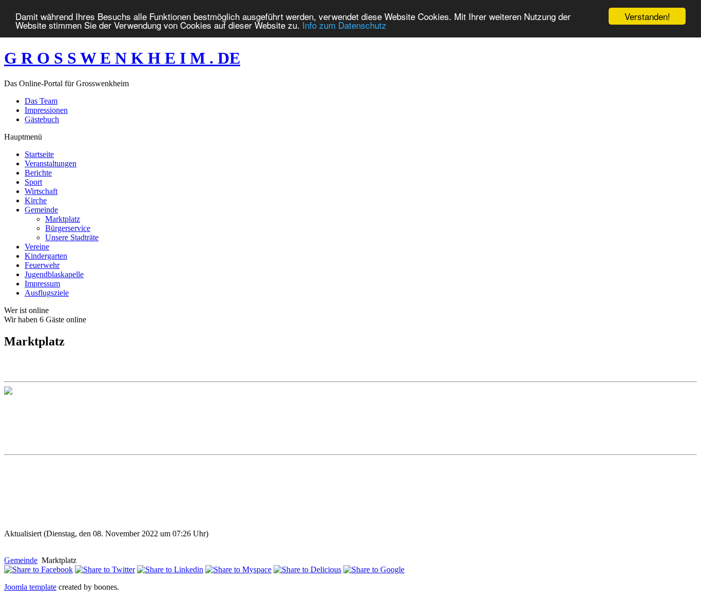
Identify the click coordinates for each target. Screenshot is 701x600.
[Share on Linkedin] (170, 569)
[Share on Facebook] (38, 569)
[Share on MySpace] (238, 569)
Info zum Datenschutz (344, 25)
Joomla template (30, 587)
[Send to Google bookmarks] (373, 569)
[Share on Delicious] (307, 569)
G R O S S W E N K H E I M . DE (122, 58)
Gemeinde (20, 560)
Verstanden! (647, 16)
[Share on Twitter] (105, 569)
